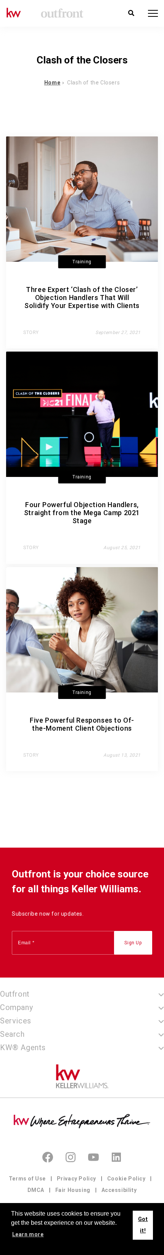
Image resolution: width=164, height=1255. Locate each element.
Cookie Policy (126, 1179)
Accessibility (119, 1190)
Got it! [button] (143, 1225)
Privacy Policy (76, 1179)
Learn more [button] (28, 1234)
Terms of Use (27, 1179)
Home (52, 82)
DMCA (35, 1190)
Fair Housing (72, 1190)
